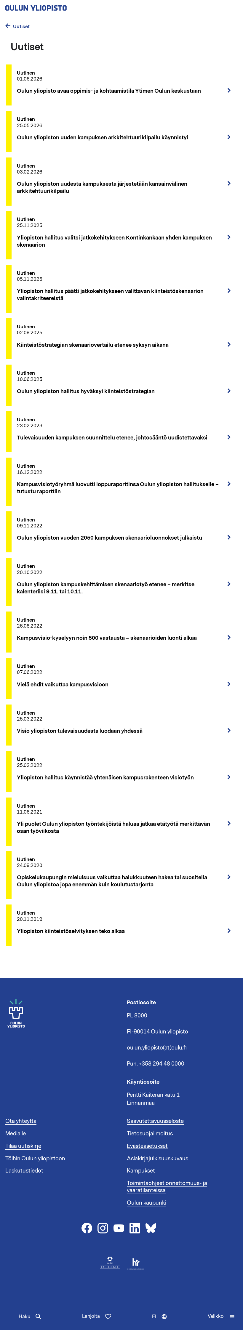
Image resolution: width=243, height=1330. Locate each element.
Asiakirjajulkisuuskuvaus (157, 1158)
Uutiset (21, 26)
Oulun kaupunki (146, 1203)
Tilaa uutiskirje (23, 1146)
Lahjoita (91, 1316)
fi (161, 1321)
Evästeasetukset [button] (147, 1146)
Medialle (15, 1133)
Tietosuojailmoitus (150, 1133)
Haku (24, 1316)
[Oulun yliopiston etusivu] (55, 6)
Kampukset (141, 1171)
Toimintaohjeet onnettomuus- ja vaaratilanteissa (167, 1186)
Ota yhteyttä (20, 1121)
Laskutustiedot (24, 1171)
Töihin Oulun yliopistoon (35, 1158)
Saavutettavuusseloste (155, 1121)
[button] (221, 1316)
